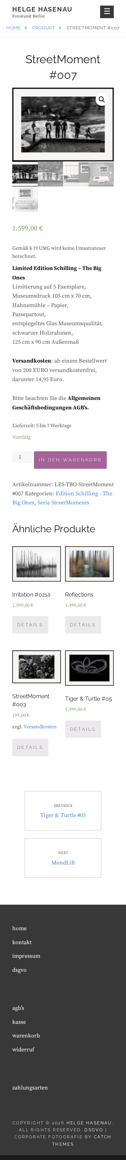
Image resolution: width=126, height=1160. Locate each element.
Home (14, 27)
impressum (26, 956)
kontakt (21, 942)
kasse (19, 1022)
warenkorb (26, 1035)
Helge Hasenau (42, 9)
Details (30, 624)
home (19, 928)
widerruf (23, 1049)
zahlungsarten (30, 1087)
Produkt (44, 27)
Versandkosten (40, 727)
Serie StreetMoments (63, 502)
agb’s (18, 1008)
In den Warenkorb (70, 459)
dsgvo (19, 969)
